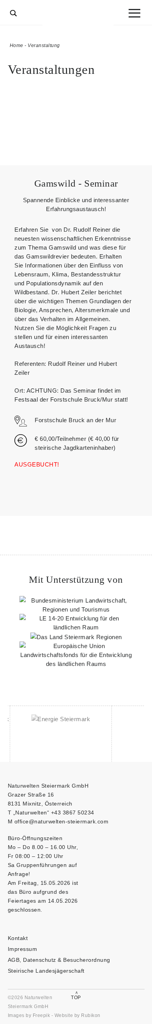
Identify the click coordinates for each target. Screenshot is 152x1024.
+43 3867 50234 (72, 812)
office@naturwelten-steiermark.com (61, 821)
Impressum (22, 949)
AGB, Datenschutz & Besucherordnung (59, 960)
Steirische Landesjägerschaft (46, 971)
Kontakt (18, 938)
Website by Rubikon (78, 1015)
